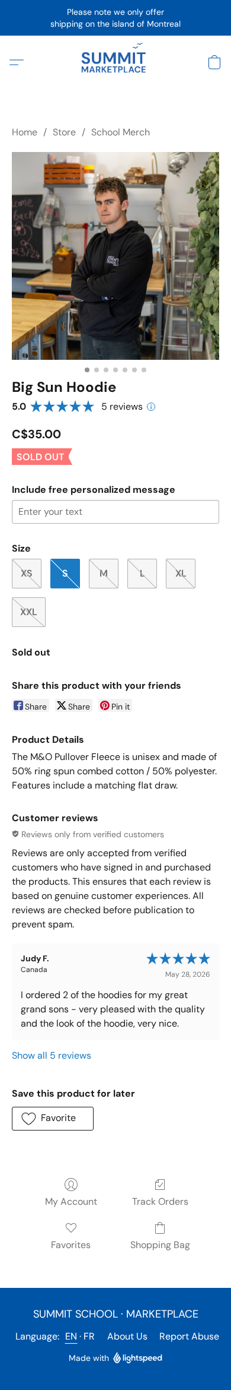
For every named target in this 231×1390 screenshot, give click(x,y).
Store (64, 132)
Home (24, 132)
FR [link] (89, 1336)
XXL (28, 612)
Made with (89, 1358)
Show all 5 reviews (51, 1055)
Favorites (71, 1245)
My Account (71, 1201)
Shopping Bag (160, 1245)
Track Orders (160, 1201)
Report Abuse (189, 1336)
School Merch (120, 132)
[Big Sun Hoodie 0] (115, 256)
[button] (115, 62)
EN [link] (71, 1336)
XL (181, 573)
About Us (127, 1336)
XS (27, 573)
